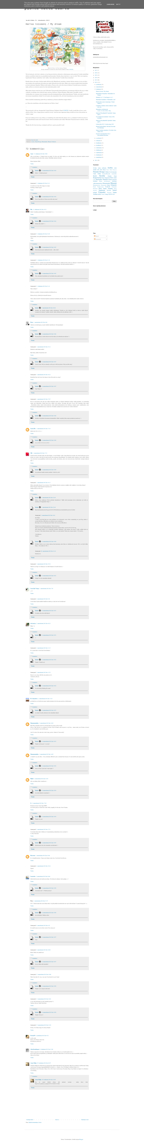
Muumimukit (44, 141)
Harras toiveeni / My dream (102, 91)
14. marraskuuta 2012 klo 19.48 (48, 415)
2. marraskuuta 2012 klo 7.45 (46, 588)
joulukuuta (98, 84)
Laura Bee (33, 428)
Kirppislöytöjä (97, 178)
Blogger (81, 1139)
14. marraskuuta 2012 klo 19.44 (48, 170)
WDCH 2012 (112, 194)
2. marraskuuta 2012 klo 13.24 (45, 698)
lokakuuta (98, 89)
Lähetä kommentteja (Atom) (35, 1122)
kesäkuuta (98, 145)
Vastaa (31, 163)
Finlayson (115, 169)
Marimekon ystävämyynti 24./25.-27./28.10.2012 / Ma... (103, 109)
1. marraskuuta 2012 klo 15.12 (43, 347)
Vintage (106, 194)
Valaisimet (109, 192)
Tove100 (109, 190)
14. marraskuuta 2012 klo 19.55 (48, 842)
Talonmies (95, 190)
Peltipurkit (114, 185)
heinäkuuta (98, 143)
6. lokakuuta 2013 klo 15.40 (46, 1049)
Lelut (94, 179)
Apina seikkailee (102, 168)
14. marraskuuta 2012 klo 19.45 (48, 247)
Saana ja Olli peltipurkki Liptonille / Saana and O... (105, 121)
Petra (31, 322)
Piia (31, 209)
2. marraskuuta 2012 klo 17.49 (39, 803)
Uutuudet (101, 192)
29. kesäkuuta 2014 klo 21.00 (49, 1079)
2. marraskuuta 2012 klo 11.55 (43, 672)
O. (31, 803)
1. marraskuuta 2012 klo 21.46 (48, 497)
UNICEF (71, 69)
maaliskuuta (99, 152)
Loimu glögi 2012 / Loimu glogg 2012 (105, 124)
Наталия (32, 855)
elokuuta (98, 140)
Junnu (36, 170)
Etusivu (57, 1119)
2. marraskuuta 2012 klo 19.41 (48, 515)
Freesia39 (32, 1035)
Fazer (107, 169)
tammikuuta (99, 157)
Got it (118, 4)
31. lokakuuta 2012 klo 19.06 (40, 154)
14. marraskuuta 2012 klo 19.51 (48, 575)
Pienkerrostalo (100, 187)
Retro (100, 188)
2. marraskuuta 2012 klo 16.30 (41, 778)
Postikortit (54, 141)
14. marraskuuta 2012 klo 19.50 (48, 541)
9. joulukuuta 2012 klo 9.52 (42, 1035)
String (115, 188)
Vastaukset (34, 167)
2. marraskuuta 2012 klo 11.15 (43, 648)
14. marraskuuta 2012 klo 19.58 (48, 986)
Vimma (102, 194)
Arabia (32, 141)
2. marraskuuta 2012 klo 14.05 (46, 754)
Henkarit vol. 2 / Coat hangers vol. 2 (104, 97)
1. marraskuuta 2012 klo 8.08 (40, 322)
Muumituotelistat (96, 185)
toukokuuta (99, 147)
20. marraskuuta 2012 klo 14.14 (48, 551)
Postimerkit (114, 187)
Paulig (108, 185)
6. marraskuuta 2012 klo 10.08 (43, 950)
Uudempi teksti (29, 1119)
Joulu (99, 174)
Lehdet (115, 177)
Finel (111, 169)
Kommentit (98, 239)
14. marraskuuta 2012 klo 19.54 (48, 766)
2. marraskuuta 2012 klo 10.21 (43, 623)
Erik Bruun (103, 169)
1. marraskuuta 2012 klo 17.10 (43, 428)
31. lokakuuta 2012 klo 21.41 (43, 286)
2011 (96, 160)
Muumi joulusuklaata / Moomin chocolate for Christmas (105, 127)
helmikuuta (99, 155)
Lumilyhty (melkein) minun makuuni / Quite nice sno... (106, 106)
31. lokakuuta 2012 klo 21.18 (43, 260)
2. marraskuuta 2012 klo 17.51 (43, 829)
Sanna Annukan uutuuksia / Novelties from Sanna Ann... (106, 130)
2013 (96, 80)
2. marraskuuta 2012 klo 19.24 (43, 866)
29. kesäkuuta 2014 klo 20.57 (44, 1063)
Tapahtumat (102, 190)
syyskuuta (98, 138)
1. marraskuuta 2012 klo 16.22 (43, 374)
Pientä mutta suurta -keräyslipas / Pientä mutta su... (105, 102)
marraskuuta (99, 87)
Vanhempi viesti (84, 1119)
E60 (98, 169)
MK (31, 453)
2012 (96, 82)
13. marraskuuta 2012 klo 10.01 (43, 999)
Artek (115, 168)
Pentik (94, 187)
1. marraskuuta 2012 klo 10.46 (48, 308)
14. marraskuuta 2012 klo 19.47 (48, 361)
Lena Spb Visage (34, 588)
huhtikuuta (98, 150)
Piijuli (31, 778)
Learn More (110, 4)
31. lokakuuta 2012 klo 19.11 (43, 183)
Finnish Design (38, 141)
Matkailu (105, 179)
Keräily (102, 175)
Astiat (94, 170)
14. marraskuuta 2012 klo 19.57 (48, 937)
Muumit (49, 141)
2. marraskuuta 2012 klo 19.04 (43, 855)
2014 (96, 77)
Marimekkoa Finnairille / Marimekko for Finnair (105, 94)
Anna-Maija (33, 1063)
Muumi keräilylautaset (104, 181)
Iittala (107, 172)
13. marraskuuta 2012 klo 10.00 (43, 974)
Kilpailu (109, 176)
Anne (31, 154)
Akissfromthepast (34, 1049)
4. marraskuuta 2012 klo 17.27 (41, 901)
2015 (96, 75)
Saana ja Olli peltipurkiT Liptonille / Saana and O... (106, 113)
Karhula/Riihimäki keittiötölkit (109, 173)
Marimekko (99, 179)
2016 (96, 72)
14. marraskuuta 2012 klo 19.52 (48, 659)
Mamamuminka (34, 723)
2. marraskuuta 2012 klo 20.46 (43, 876)
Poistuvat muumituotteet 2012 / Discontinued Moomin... (103, 134)
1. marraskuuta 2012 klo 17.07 (43, 399)
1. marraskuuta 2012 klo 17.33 (40, 453)
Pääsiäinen (95, 188)
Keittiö (95, 176)
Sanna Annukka (108, 188)
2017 (96, 70)
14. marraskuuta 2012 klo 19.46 (48, 334)
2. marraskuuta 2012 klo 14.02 (46, 723)
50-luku (95, 168)
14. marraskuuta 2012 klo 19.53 (48, 710)
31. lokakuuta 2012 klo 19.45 (43, 234)
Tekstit (97, 236)
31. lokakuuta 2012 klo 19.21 (39, 209)
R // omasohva (34, 698)
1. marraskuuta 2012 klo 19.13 (43, 482)
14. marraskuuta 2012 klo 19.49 (48, 469)
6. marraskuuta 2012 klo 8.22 (43, 925)
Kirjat (115, 176)
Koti (111, 178)
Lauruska (32, 876)
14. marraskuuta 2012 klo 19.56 (48, 888)
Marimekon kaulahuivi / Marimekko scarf (105, 99)
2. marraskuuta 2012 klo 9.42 (43, 599)
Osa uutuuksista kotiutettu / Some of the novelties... (105, 117)
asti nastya (33, 623)
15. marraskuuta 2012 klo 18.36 (43, 1025)
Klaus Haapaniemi (105, 177)
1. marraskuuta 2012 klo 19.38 (43, 564)
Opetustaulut (103, 185)
